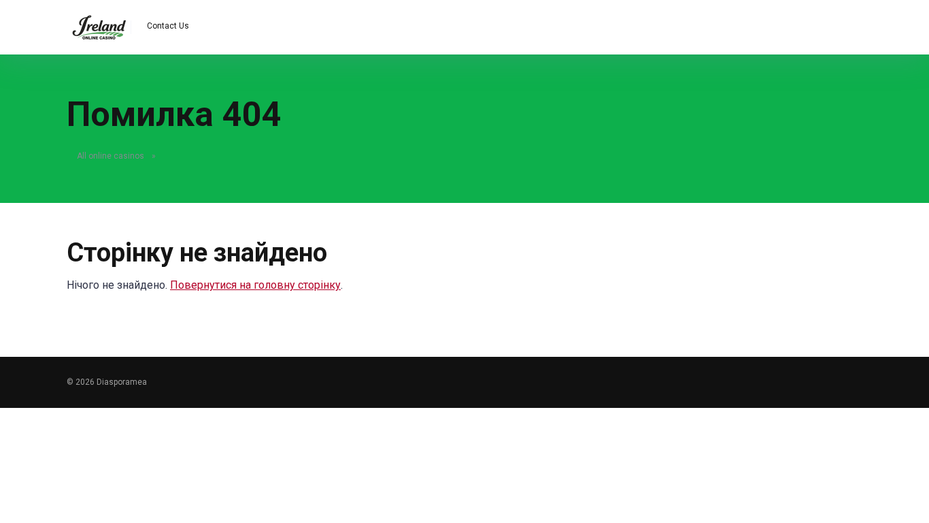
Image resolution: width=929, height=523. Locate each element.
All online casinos (110, 156)
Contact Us (168, 26)
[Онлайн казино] (99, 22)
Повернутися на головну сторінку (255, 285)
